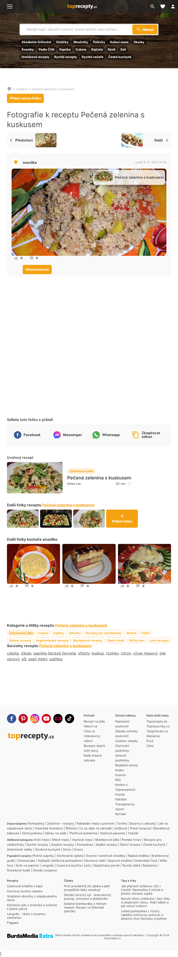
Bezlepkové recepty (87, 640)
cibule (26, 653)
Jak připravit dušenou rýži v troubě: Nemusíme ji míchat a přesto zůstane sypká (142, 889)
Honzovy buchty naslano (25, 891)
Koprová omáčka (120, 860)
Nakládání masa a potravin (95, 823)
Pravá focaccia (140, 828)
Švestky (28, 49)
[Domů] (9, 89)
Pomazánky (36, 823)
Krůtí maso (41, 839)
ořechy (84, 653)
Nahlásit (121, 799)
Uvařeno (22, 89)
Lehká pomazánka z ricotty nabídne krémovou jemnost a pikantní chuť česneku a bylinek (144, 914)
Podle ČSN (46, 49)
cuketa (13, 653)
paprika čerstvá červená (54, 653)
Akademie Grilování (36, 42)
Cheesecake (26, 860)
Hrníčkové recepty (35, 57)
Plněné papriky (43, 855)
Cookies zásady (126, 741)
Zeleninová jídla (81, 471)
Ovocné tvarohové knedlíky (105, 855)
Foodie (120, 794)
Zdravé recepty (20, 640)
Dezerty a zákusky (142, 823)
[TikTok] (69, 718)
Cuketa (81, 49)
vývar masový (145, 653)
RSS (118, 780)
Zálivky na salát (55, 833)
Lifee (150, 746)
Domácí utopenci (45, 870)
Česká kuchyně (119, 57)
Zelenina (74, 633)
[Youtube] (46, 718)
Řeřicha (71, 828)
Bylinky (58, 633)
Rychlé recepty (65, 57)
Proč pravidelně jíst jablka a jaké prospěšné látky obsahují (87, 888)
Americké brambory (49, 828)
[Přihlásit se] (173, 6)
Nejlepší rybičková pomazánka (59, 860)
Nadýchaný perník (107, 865)
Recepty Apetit (94, 746)
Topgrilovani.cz (157, 731)
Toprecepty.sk (156, 721)
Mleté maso (60, 839)
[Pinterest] (23, 718)
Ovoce (78, 849)
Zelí (123, 49)
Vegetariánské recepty (52, 640)
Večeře (131, 633)
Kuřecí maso (119, 42)
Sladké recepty (106, 844)
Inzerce (120, 775)
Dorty (67, 849)
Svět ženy (91, 750)
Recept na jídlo (94, 721)
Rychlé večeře (92, 57)
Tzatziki (133, 833)
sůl (24, 659)
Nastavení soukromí (122, 723)
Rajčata (97, 49)
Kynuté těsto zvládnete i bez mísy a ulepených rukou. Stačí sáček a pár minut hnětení (145, 902)
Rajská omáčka (138, 855)
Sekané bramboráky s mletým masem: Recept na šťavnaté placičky (85, 907)
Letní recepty (159, 640)
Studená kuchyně (47, 849)
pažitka (55, 659)
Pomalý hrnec (131, 839)
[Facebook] (11, 718)
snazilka (30, 162)
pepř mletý (38, 659)
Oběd (145, 633)
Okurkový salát (94, 860)
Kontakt (120, 814)
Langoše (47, 865)
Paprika (65, 49)
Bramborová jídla (107, 839)
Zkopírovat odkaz (151, 435)
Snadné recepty (62, 844)
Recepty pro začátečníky (103, 633)
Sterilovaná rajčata (70, 855)
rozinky (112, 653)
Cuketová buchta (69, 865)
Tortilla (122, 823)
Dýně (111, 49)
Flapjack (13, 923)
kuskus (98, 653)
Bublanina (150, 865)
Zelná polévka (32, 833)
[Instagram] (34, 718)
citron (126, 653)
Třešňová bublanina (83, 833)
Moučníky (80, 42)
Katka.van (74, 483)
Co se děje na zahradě (95, 828)
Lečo (87, 865)
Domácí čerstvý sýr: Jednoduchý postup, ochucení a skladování (87, 896)
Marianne (153, 736)
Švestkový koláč (18, 870)
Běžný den (137, 640)
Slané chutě (115, 640)
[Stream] (58, 718)
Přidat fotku (122, 521)
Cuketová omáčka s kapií (24, 886)
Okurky (139, 42)
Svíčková (120, 828)
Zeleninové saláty (19, 849)
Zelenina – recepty (60, 823)
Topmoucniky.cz (158, 726)
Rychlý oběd (131, 865)
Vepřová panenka (112, 833)
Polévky (99, 42)
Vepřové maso (82, 839)
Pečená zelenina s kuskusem (53, 89)
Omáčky (62, 42)
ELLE (149, 741)
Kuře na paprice (27, 865)
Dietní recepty (130, 844)
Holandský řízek (145, 860)
